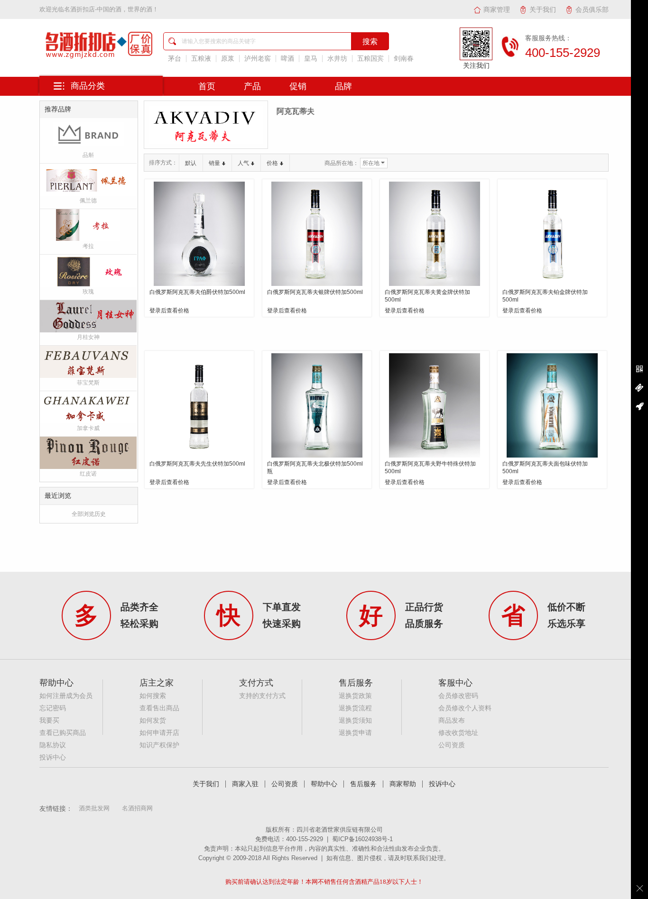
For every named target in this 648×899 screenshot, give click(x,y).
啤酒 (287, 58)
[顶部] (639, 406)
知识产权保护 (159, 745)
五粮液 (201, 58)
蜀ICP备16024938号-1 (362, 839)
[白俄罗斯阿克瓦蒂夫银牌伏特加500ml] (317, 234)
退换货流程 (355, 708)
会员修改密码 (458, 695)
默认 (190, 163)
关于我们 (542, 9)
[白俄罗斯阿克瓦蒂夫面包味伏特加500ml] (552, 405)
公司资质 (451, 745)
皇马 (310, 58)
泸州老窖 (257, 58)
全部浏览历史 (89, 514)
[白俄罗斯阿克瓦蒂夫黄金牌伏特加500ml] (434, 234)
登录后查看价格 (169, 310)
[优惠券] (639, 387)
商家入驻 (245, 784)
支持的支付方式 (262, 695)
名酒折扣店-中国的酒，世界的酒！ (111, 9)
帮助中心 (324, 784)
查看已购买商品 (62, 732)
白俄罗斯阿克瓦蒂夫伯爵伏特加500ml (197, 292)
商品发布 (451, 720)
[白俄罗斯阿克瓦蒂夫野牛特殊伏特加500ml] (434, 405)
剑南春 (404, 58)
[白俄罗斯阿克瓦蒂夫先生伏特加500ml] (199, 405)
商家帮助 (402, 784)
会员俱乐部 (592, 9)
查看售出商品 (159, 708)
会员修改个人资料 (464, 708)
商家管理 (496, 9)
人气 (243, 163)
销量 (214, 163)
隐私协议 (52, 745)
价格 (272, 163)
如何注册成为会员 (66, 695)
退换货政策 (355, 695)
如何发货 (152, 720)
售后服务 (363, 784)
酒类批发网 (94, 808)
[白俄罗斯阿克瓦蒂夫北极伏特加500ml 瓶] (317, 405)
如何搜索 (152, 695)
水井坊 (337, 58)
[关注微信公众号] (639, 369)
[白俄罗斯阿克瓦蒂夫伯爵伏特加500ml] (199, 234)
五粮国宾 (370, 58)
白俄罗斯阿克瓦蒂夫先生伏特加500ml (197, 463)
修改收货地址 (458, 732)
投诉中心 (52, 757)
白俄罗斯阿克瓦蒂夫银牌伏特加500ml (315, 292)
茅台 (174, 58)
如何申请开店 (159, 732)
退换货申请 (355, 732)
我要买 (49, 720)
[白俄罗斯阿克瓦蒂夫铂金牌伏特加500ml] (552, 234)
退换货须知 (355, 720)
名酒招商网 (137, 808)
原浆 (227, 58)
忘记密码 (52, 708)
